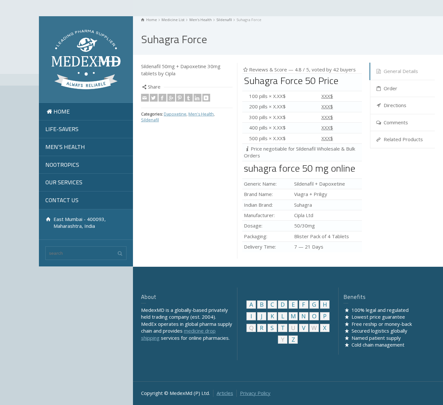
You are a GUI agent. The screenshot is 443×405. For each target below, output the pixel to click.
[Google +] (171, 98)
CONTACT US (61, 200)
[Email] (145, 98)
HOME (62, 111)
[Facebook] (162, 98)
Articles (225, 393)
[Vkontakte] (206, 98)
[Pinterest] (180, 98)
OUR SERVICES (63, 182)
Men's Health (201, 114)
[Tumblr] (189, 98)
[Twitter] (154, 98)
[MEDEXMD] (85, 58)
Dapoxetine (175, 114)
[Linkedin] (197, 98)
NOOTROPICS (62, 164)
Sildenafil (150, 120)
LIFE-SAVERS (61, 129)
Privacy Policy (255, 393)
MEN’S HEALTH (65, 146)
